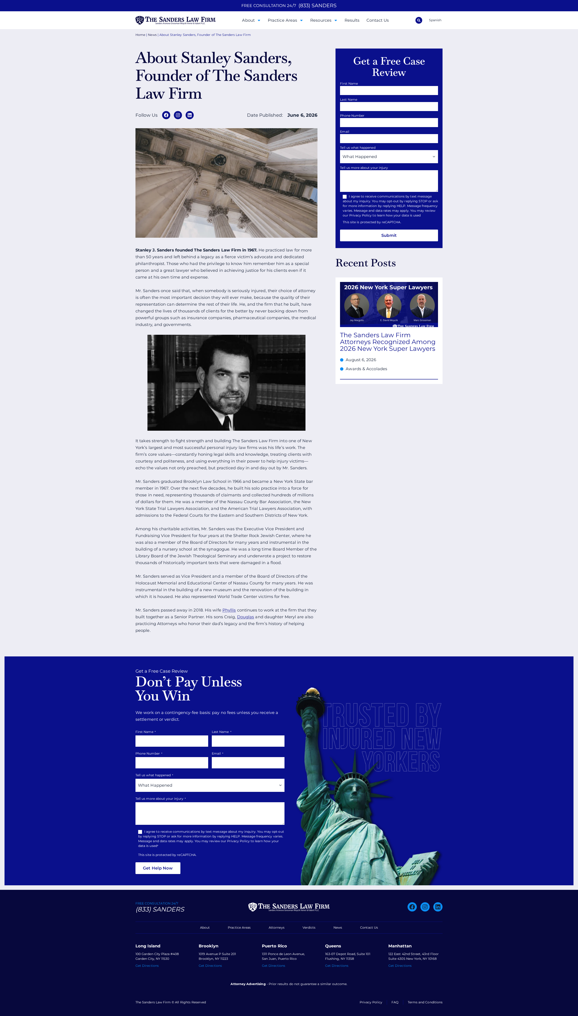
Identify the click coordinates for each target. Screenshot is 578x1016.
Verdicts (309, 927)
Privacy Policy (371, 1002)
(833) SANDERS (317, 5)
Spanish (435, 20)
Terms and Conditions (425, 1002)
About (248, 20)
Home (140, 35)
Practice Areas (282, 20)
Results (352, 20)
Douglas (245, 616)
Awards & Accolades (366, 368)
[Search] (418, 20)
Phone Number (353, 116)
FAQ (395, 1002)
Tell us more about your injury (365, 168)
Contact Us (377, 20)
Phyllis (229, 610)
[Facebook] (166, 115)
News (152, 35)
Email (346, 132)
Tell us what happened (359, 148)
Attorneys (276, 927)
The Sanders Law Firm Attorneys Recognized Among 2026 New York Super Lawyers (388, 341)
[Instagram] (178, 115)
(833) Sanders (159, 909)
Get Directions (147, 966)
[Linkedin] (190, 115)
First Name (350, 83)
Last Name (350, 100)
